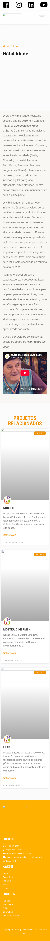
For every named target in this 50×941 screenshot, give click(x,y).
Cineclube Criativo (11, 915)
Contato (6, 888)
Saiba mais (9, 535)
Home (5, 873)
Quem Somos (9, 877)
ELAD (6, 747)
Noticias (6, 884)
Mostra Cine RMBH (16, 629)
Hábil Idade (8, 904)
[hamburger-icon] (42, 17)
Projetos (7, 880)
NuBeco (8, 508)
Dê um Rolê (8, 911)
